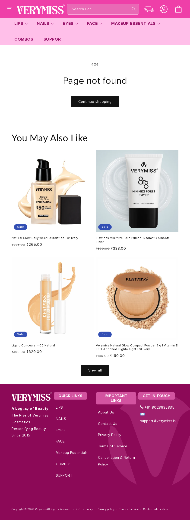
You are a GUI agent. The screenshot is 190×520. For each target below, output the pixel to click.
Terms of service (129, 509)
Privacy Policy (109, 435)
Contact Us (107, 423)
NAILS (61, 419)
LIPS (59, 407)
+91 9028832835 (159, 407)
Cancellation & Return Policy (116, 461)
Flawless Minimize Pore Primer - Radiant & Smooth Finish (133, 240)
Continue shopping (95, 102)
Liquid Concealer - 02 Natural (33, 345)
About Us (106, 412)
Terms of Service (112, 446)
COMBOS (64, 464)
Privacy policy (106, 509)
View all (95, 370)
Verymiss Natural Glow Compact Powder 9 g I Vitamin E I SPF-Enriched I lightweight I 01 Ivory (136, 347)
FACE (60, 441)
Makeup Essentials (72, 452)
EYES (60, 430)
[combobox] (103, 9)
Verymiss (40, 509)
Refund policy (84, 509)
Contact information (155, 509)
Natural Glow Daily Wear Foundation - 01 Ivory (45, 238)
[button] (10, 9)
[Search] (134, 9)
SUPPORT (64, 475)
